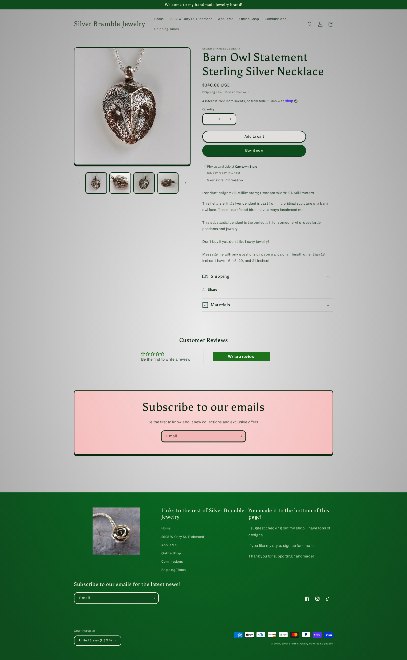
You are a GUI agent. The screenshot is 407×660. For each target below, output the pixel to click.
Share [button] (212, 289)
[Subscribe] (240, 436)
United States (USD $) (95, 640)
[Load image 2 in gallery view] (120, 183)
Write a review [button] (241, 357)
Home (166, 528)
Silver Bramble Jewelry (294, 643)
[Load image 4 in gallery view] (168, 183)
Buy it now (254, 150)
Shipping (208, 92)
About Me (169, 545)
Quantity (208, 109)
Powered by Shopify (321, 643)
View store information (225, 180)
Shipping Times (173, 570)
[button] (310, 24)
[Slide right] (185, 183)
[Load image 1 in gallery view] (96, 183)
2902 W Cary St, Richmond (182, 537)
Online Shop (171, 553)
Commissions (172, 561)
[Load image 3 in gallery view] (144, 183)
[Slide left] (79, 183)
